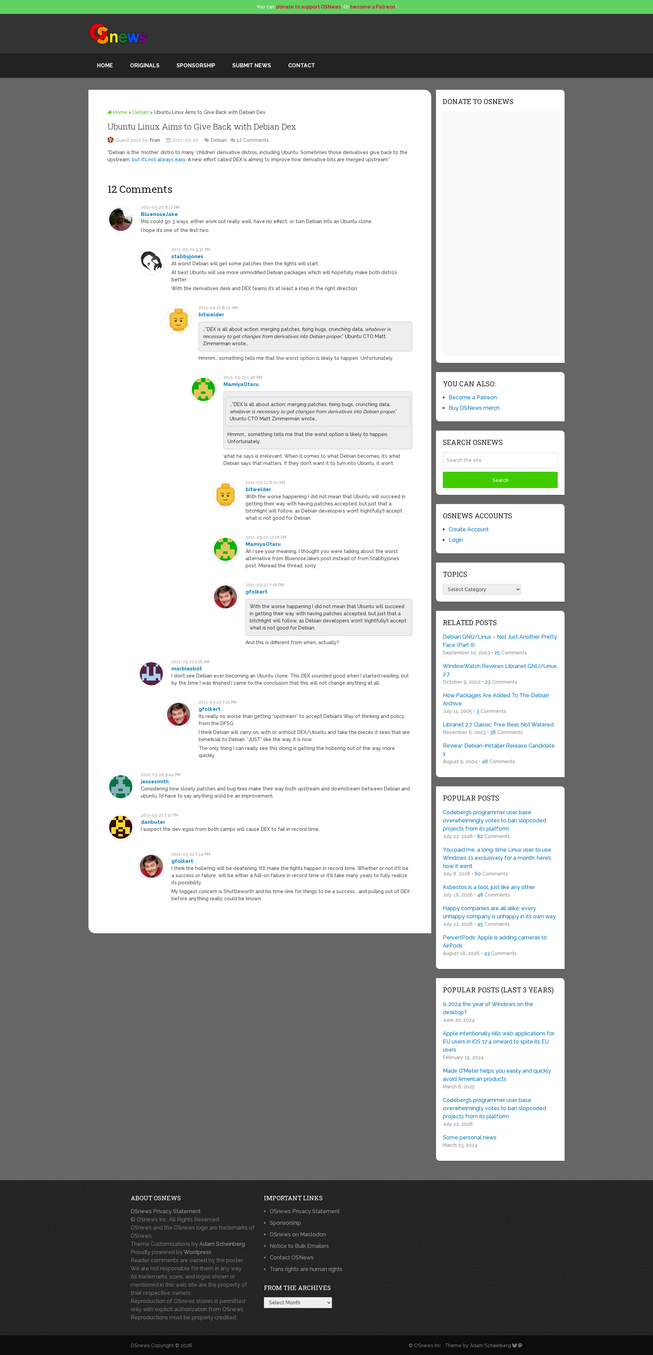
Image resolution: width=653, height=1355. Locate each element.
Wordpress (198, 1252)
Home (105, 65)
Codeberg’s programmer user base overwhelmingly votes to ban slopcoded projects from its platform (494, 820)
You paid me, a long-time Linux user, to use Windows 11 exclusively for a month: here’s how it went (497, 858)
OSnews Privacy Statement (166, 1211)
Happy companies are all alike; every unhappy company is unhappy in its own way (499, 912)
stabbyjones (187, 256)
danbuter (153, 822)
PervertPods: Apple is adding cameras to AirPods (495, 941)
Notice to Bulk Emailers (299, 1246)
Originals (145, 65)
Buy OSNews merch (474, 408)
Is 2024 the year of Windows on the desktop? (488, 1008)
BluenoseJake (159, 214)
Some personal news (470, 1137)
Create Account (469, 529)
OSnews (140, 1345)
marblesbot (186, 669)
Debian (141, 112)
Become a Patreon (473, 397)
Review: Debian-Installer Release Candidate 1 (499, 749)
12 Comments (253, 140)
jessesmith (155, 782)
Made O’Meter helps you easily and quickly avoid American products (497, 1075)
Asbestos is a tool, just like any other (489, 887)
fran (155, 140)
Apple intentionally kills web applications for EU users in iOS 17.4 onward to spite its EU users (498, 1041)
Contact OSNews (292, 1257)
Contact (301, 65)
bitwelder (211, 315)
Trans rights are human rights (306, 1269)
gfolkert (256, 592)
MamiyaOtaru (241, 384)
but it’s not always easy (158, 159)
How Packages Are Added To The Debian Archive (496, 699)
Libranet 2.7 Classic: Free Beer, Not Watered (498, 724)
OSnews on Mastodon (298, 1234)
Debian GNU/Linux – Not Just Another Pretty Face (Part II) (500, 641)
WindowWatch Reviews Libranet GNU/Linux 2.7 (499, 670)
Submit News (251, 65)
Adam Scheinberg (222, 1244)
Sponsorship (196, 65)
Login (456, 540)
